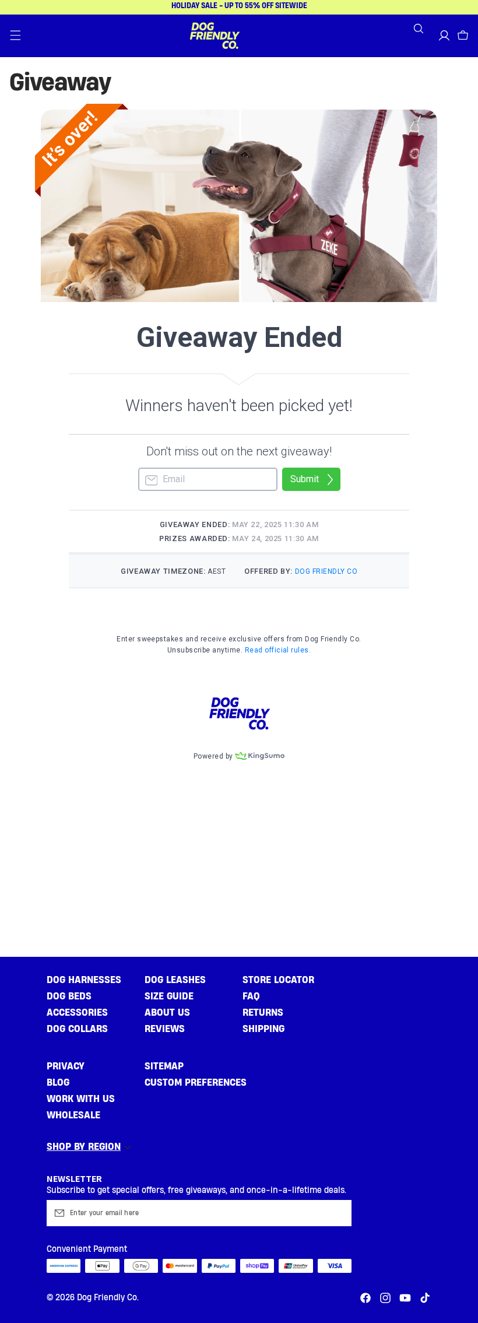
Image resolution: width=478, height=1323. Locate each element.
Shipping (263, 1029)
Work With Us (81, 1099)
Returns (262, 1012)
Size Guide (169, 996)
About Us (167, 1012)
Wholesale (73, 1115)
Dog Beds (69, 996)
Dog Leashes (175, 980)
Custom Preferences (196, 1082)
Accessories (77, 1012)
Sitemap (164, 1066)
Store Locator (278, 980)
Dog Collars (77, 1029)
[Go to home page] (214, 35)
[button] (15, 35)
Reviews (165, 1029)
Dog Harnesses (84, 980)
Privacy (66, 1066)
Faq (251, 996)
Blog (58, 1082)
